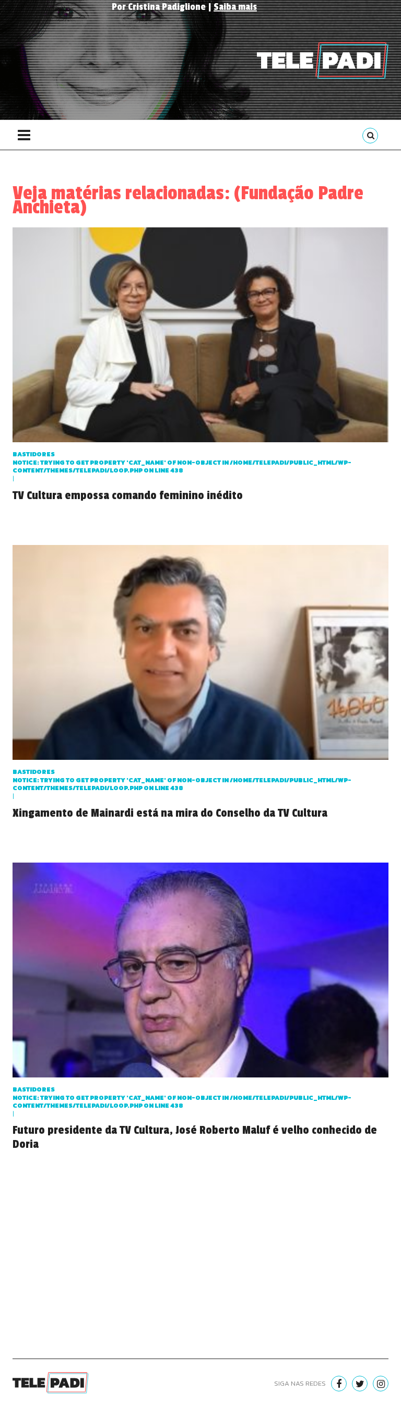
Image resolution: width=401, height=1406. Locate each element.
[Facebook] (339, 1383)
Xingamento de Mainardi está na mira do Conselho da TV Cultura (170, 813)
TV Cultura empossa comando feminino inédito (128, 495)
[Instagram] (380, 1383)
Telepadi (322, 60)
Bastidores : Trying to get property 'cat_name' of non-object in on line (182, 462)
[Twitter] (360, 1383)
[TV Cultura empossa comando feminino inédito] (200, 338)
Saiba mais (235, 7)
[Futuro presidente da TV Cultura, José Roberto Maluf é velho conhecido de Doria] (200, 973)
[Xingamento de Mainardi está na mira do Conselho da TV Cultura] (200, 655)
